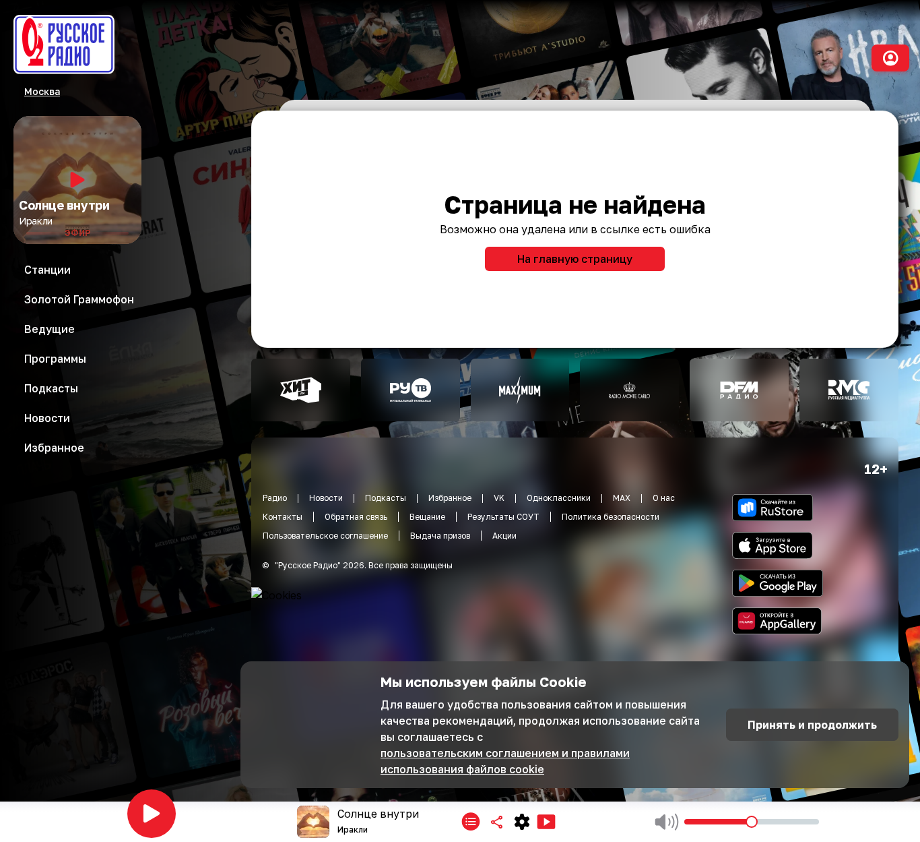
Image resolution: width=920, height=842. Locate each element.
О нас (664, 498)
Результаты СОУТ (503, 517)
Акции (504, 536)
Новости (326, 498)
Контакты (282, 517)
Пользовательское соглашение (325, 536)
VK (499, 498)
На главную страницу (574, 259)
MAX (621, 498)
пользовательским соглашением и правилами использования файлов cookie (505, 761)
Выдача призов (440, 536)
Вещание (427, 517)
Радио (275, 498)
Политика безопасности (610, 517)
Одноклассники (559, 498)
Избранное (449, 498)
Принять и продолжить (812, 724)
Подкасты (385, 498)
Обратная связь (356, 517)
